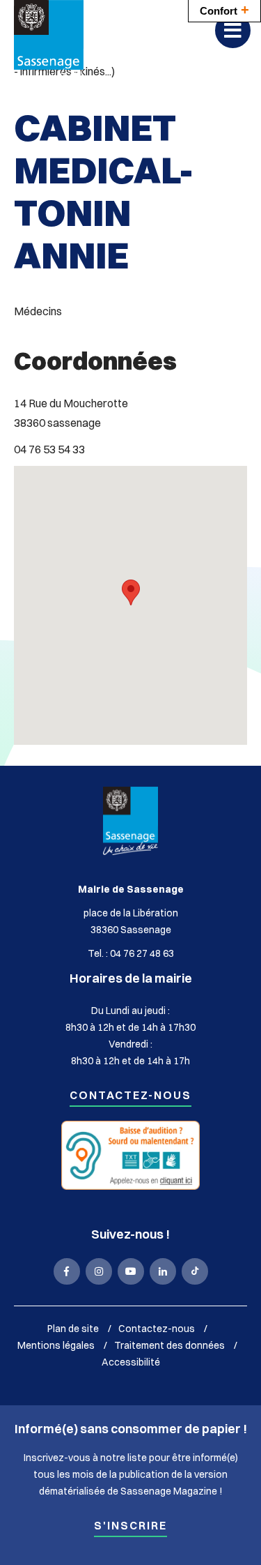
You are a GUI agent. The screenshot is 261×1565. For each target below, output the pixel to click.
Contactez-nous (130, 1096)
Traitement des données (169, 1345)
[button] (130, 592)
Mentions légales (56, 1345)
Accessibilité (131, 1362)
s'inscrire (130, 1526)
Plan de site (73, 1328)
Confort (224, 9)
